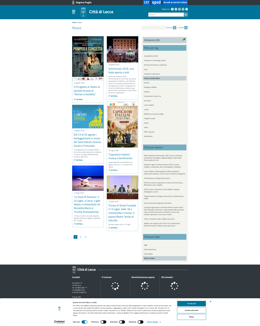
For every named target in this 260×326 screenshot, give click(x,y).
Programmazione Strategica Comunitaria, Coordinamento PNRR (164, 197)
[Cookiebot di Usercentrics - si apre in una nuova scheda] (59, 322)
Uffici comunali (149, 132)
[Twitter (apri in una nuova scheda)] (175, 9)
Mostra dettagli (152, 322)
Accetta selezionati (191, 310)
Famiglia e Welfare (150, 87)
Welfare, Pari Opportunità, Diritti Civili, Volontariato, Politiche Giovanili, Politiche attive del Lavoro (162, 224)
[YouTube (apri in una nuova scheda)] (182, 9)
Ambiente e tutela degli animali (155, 60)
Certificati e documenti (152, 74)
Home (74, 22)
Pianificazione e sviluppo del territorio (157, 178)
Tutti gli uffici (76, 297)
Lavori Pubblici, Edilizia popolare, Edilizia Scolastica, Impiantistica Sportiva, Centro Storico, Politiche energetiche (164, 172)
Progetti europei (149, 118)
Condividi (169, 27)
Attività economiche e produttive (155, 65)
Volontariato (148, 136)
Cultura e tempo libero (152, 78)
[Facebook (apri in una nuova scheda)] (172, 9)
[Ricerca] (186, 14)
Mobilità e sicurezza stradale (154, 114)
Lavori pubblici (149, 105)
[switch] (103, 322)
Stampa (181, 27)
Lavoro (146, 109)
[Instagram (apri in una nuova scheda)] (186, 9)
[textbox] (166, 15)
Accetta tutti (191, 303)
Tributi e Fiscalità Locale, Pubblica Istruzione (159, 219)
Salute (146, 123)
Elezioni (146, 82)
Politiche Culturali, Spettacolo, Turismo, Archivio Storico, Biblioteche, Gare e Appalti (163, 183)
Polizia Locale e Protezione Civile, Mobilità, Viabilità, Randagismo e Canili (162, 190)
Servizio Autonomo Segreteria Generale (157, 203)
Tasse (146, 127)
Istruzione (147, 100)
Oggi (145, 245)
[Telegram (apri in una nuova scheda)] (179, 9)
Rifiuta (191, 317)
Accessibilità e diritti (151, 56)
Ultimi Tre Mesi (149, 258)
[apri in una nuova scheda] (156, 2)
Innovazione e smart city (152, 96)
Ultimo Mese (148, 254)
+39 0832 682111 (80, 287)
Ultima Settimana (150, 249)
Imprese (147, 91)
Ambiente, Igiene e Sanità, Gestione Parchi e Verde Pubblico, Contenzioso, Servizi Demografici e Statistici (162, 165)
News (80, 22)
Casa (145, 69)
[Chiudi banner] (210, 301)
